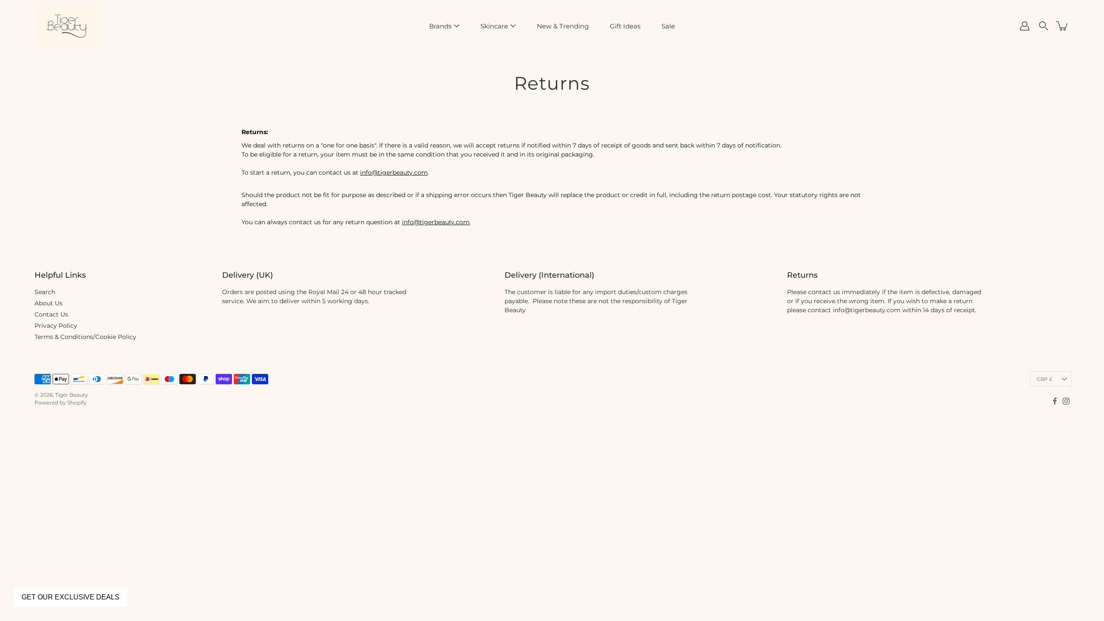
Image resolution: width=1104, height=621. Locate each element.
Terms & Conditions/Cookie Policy (85, 337)
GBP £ (1044, 379)
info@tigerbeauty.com (394, 172)
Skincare (494, 26)
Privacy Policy (55, 325)
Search (44, 292)
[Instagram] (1066, 401)
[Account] (1025, 26)
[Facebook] (1054, 401)
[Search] (1044, 26)
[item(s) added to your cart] (1063, 26)
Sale (668, 26)
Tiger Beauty (71, 395)
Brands (440, 26)
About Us (48, 303)
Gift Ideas (625, 26)
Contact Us (51, 314)
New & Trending (563, 26)
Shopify (77, 402)
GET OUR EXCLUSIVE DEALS (70, 597)
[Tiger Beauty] (66, 25)
